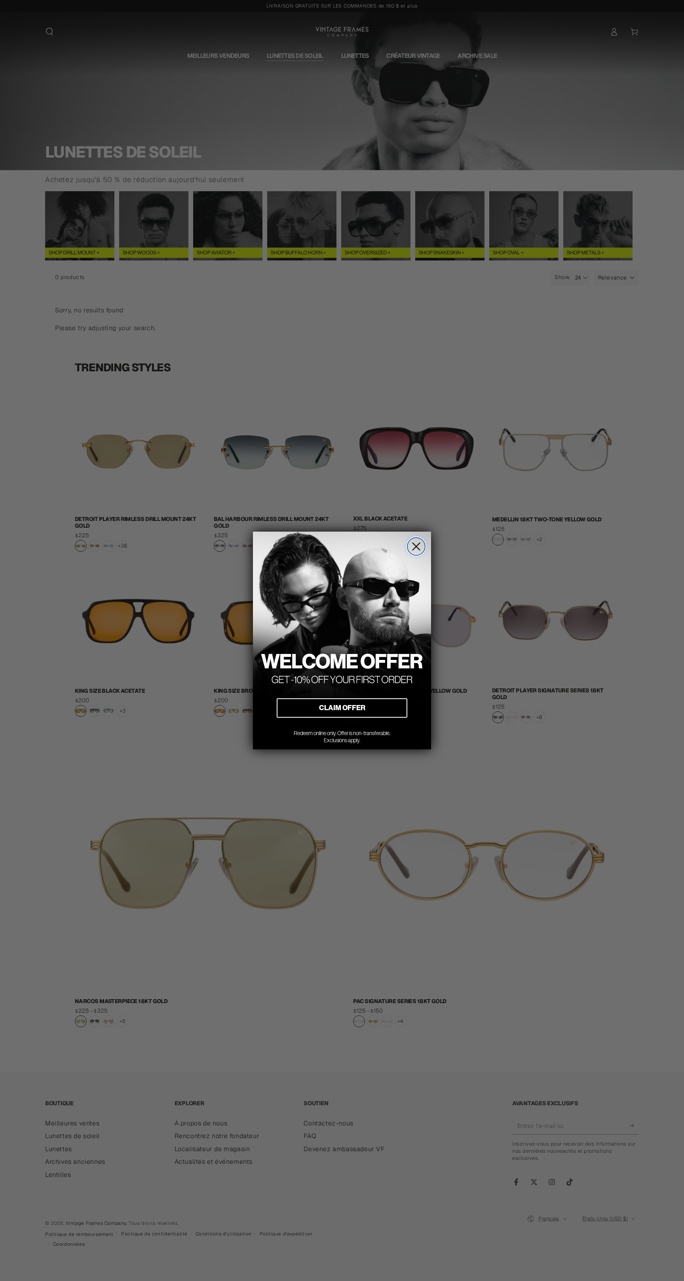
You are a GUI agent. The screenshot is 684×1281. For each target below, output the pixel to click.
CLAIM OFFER (342, 707)
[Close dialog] (416, 546)
